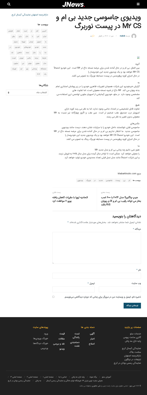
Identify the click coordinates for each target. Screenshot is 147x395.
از (31, 31)
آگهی (92, 334)
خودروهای (27, 47)
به (45, 42)
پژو (27, 69)
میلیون (16, 63)
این (38, 36)
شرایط (44, 58)
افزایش (10, 31)
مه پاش (38, 380)
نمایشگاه (43, 69)
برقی (13, 36)
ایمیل (90, 283)
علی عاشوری (96, 386)
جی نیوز (132, 386)
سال (34, 52)
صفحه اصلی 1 (48, 376)
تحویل (39, 42)
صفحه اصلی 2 (32, 376)
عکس (29, 58)
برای (20, 36)
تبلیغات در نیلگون (132, 359)
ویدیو (62, 349)
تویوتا (23, 42)
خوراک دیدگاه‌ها (40, 343)
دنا (45, 52)
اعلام (18, 31)
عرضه (36, 58)
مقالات (61, 339)
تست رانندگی (76, 335)
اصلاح (92, 344)
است (25, 31)
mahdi (122, 36)
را (40, 52)
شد (12, 52)
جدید (101, 180)
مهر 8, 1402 (109, 36)
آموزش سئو (106, 376)
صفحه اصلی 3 (16, 376)
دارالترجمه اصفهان (39, 15)
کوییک (14, 69)
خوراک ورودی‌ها (40, 338)
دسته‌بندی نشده (75, 344)
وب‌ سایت (136, 283)
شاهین (19, 52)
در (94, 180)
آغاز (37, 31)
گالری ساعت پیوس (132, 337)
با (32, 36)
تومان (31, 42)
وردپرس (44, 348)
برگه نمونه (93, 376)
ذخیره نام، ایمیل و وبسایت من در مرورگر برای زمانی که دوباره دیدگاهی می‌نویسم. (102, 297)
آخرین (44, 31)
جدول (16, 42)
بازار (27, 36)
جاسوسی (109, 180)
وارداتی (34, 69)
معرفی (37, 63)
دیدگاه (137, 229)
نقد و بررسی (59, 344)
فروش (21, 58)
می (23, 63)
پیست (118, 180)
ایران (44, 36)
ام (129, 180)
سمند (27, 52)
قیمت (14, 58)
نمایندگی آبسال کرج (21, 15)
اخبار (100, 36)
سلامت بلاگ (135, 352)
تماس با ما (63, 376)
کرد (21, 69)
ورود (46, 334)
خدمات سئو (135, 334)
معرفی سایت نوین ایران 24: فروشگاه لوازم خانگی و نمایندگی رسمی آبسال (74, 380)
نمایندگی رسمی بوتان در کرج (127, 363)
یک (45, 74)
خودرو (37, 47)
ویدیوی (80, 180)
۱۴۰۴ (38, 74)
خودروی (17, 47)
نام (138, 270)
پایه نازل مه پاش (133, 341)
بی (124, 180)
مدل (44, 63)
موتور (30, 63)
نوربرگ (88, 180)
